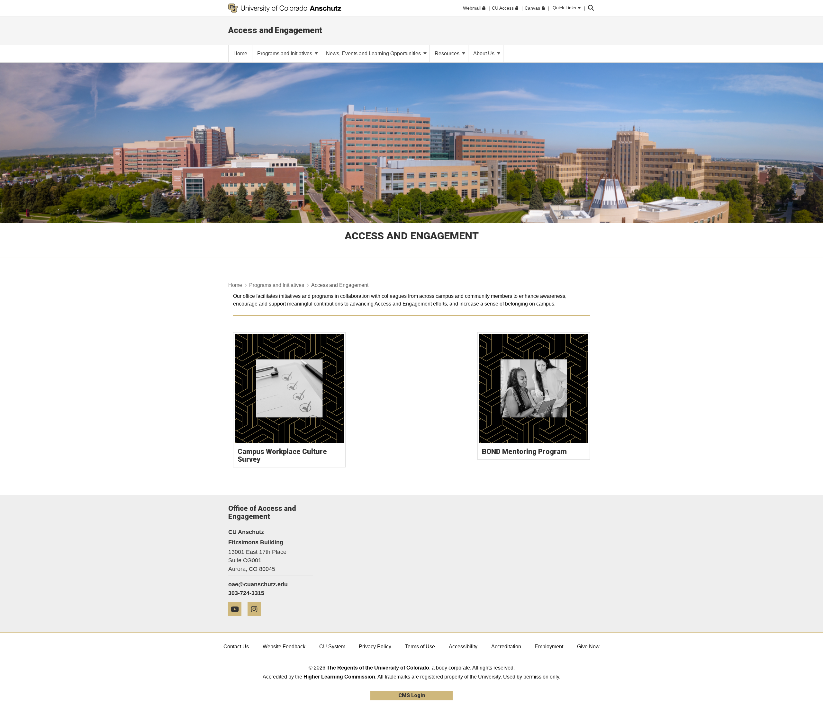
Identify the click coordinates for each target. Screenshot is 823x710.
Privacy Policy (375, 646)
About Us (484, 53)
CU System (332, 646)
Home (235, 285)
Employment (549, 646)
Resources (448, 53)
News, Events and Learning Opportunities (374, 53)
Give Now (588, 646)
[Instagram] (257, 618)
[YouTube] (237, 618)
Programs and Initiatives (285, 53)
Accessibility (463, 646)
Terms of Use (420, 646)
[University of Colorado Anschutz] (284, 8)
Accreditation (506, 646)
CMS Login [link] (411, 695)
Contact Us (236, 646)
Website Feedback (284, 646)
